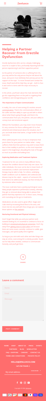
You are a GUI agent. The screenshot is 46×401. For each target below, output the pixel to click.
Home (6, 346)
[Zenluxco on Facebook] (17, 383)
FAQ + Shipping (12, 352)
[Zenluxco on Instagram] (25, 383)
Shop (13, 346)
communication (8, 110)
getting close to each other (20, 227)
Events (39, 346)
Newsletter (32, 349)
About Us (22, 346)
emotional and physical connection (23, 224)
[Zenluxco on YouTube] (29, 383)
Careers (24, 352)
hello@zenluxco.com (23, 362)
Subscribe (35, 370)
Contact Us (35, 352)
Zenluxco (23, 3)
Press (31, 346)
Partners (13, 349)
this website (19, 209)
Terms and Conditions (15, 356)
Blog (22, 349)
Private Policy (34, 356)
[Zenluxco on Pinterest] (21, 383)
